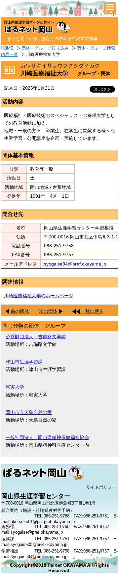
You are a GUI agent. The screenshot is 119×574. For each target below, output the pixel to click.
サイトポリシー (101, 487)
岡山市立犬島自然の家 (29, 412)
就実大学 (15, 387)
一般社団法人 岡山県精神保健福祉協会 (47, 437)
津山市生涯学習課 (24, 361)
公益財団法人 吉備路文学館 (36, 336)
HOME (7, 48)
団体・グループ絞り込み (45, 48)
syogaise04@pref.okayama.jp (75, 263)
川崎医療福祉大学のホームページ (38, 295)
